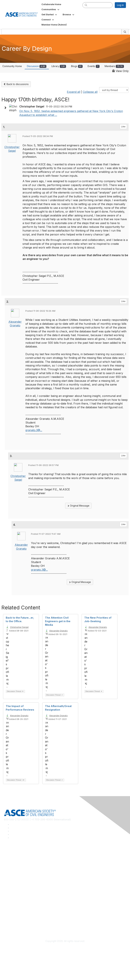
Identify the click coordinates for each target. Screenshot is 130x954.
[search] (86, 5)
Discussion (36, 66)
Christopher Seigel (19, 627)
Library (58, 66)
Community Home (12, 66)
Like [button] (123, 126)
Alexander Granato (58, 630)
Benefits (8, 892)
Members (114, 66)
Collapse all (90, 92)
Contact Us (10, 897)
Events (93, 66)
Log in (120, 5)
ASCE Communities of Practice (21, 867)
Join (6, 887)
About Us (9, 916)
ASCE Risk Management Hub (20, 862)
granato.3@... (33, 430)
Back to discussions (17, 84)
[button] (50, 9)
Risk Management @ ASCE (19, 857)
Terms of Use (11, 921)
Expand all (73, 92)
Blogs (76, 66)
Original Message (79, 505)
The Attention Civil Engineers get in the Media (57, 621)
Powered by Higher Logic (65, 947)
